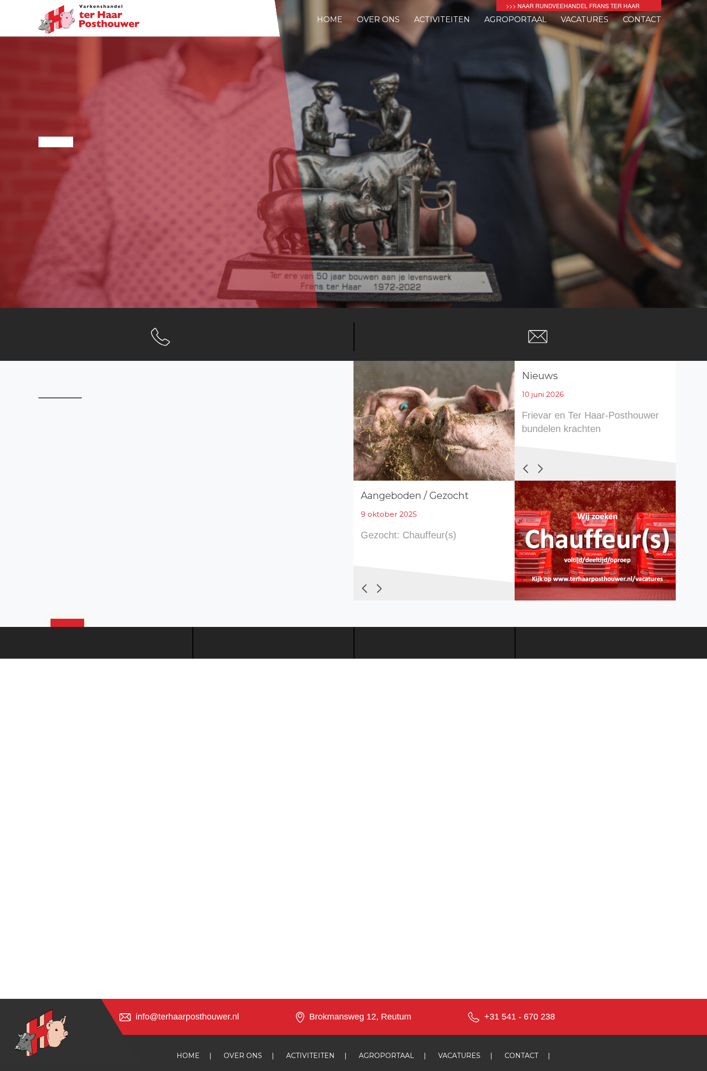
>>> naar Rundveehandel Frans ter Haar (573, 5)
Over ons (378, 19)
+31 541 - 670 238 (519, 1016)
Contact (642, 19)
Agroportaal (515, 19)
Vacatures (584, 19)
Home (329, 19)
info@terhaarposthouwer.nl (187, 1016)
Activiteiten (442, 19)
